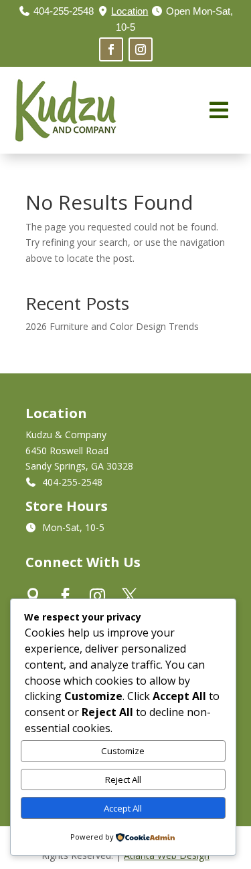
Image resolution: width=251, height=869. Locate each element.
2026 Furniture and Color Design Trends (112, 326)
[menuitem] (218, 110)
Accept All (123, 808)
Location (129, 11)
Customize (123, 751)
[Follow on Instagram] (141, 49)
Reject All (123, 779)
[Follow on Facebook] (111, 49)
